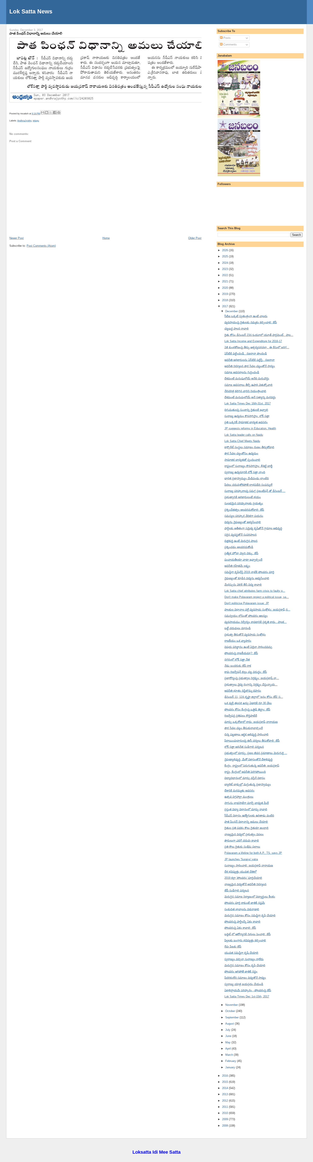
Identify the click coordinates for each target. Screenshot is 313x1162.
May (228, 1042)
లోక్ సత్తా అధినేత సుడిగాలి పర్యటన (244, 746)
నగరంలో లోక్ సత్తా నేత (237, 659)
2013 (225, 1094)
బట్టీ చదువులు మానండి (237, 628)
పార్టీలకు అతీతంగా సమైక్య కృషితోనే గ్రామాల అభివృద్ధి (253, 528)
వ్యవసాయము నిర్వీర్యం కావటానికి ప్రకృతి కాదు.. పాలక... (255, 622)
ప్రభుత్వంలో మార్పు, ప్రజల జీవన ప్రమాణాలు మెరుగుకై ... (255, 753)
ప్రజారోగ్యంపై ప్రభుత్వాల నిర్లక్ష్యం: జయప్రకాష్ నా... (251, 678)
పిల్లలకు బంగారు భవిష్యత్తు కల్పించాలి (245, 940)
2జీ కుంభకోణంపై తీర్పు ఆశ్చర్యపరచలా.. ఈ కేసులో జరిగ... (256, 347)
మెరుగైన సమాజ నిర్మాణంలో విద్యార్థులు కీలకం (249, 896)
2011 (225, 1106)
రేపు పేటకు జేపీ (232, 946)
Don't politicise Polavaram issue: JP (246, 603)
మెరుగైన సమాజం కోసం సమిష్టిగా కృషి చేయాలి (250, 915)
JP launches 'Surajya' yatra (241, 859)
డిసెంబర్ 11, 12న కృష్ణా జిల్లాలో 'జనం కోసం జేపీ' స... (253, 696)
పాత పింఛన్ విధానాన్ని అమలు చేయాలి (35, 33)
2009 (225, 1119)
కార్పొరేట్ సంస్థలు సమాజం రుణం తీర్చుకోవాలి (249, 447)
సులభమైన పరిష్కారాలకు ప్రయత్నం (243, 503)
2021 (225, 281)
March (229, 1054)
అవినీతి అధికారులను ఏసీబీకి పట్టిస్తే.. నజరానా (249, 360)
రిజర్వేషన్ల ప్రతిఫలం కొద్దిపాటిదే (240, 715)
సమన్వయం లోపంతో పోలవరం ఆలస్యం (246, 615)
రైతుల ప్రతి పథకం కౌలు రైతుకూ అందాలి (246, 828)
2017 (225, 306)
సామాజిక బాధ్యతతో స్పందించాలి (242, 459)
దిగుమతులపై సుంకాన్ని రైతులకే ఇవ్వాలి (246, 409)
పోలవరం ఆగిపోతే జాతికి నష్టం (240, 971)
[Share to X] (51, 112)
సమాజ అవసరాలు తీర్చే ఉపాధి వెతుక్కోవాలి (248, 384)
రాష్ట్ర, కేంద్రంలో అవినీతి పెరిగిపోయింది (245, 771)
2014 (225, 1088)
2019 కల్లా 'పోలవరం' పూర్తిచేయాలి (243, 877)
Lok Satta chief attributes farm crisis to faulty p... (254, 590)
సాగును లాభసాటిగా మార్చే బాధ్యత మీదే (246, 803)
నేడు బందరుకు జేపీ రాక (237, 665)
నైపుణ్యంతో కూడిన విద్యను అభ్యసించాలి (246, 578)
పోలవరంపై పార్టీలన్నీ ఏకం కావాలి (242, 921)
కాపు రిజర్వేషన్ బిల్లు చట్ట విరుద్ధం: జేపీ (245, 672)
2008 (225, 1125)
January (230, 1067)
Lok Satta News (30, 11)
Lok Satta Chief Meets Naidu (242, 441)
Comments (230, 44)
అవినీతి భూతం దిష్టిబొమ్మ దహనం (242, 690)
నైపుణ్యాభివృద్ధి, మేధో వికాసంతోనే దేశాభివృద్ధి (248, 759)
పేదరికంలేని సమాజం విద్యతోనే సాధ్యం (245, 977)
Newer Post (16, 238)
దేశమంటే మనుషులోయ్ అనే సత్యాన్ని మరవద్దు (250, 397)
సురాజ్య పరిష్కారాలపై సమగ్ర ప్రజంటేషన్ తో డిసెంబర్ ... (254, 491)
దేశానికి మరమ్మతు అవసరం (239, 790)
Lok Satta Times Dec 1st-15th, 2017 (246, 996)
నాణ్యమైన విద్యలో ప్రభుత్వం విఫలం (244, 834)
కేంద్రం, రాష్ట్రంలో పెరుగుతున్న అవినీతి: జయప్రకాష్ (251, 765)
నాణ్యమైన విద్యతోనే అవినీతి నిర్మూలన (245, 884)
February (231, 1061)
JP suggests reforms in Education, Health (250, 428)
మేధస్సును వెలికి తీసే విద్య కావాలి (243, 584)
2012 (225, 1100)
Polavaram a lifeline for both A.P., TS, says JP (253, 852)
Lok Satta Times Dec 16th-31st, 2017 (247, 403)
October (230, 1011)
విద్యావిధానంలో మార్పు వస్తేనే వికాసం (244, 778)
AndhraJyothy (24, 120)
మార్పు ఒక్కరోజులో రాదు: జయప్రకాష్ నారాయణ (251, 721)
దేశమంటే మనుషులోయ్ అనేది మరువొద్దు (246, 378)
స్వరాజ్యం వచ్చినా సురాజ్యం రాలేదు (244, 959)
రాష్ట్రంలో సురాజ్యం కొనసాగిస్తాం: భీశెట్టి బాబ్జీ (248, 466)
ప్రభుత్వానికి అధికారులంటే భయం (242, 497)
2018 (225, 300)
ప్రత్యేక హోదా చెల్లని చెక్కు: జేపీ (241, 553)
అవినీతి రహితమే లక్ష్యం (237, 565)
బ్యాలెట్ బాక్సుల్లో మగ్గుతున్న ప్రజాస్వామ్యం (247, 784)
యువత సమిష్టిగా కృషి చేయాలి (241, 952)
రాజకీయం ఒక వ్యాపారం (237, 640)
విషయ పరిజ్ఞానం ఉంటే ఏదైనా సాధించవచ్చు (248, 647)
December (232, 311)
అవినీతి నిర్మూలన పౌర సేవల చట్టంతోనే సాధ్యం (249, 366)
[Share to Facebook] (55, 112)
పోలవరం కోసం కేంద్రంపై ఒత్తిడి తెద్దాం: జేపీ (247, 709)
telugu (36, 120)
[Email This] (42, 112)
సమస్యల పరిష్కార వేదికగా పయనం (243, 516)
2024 (225, 262)
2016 (225, 1075)
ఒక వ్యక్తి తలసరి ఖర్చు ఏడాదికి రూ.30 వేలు (248, 703)
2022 (225, 275)
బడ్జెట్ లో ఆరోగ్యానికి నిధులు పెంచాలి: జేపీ (247, 934)
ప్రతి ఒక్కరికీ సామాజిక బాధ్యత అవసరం (246, 422)
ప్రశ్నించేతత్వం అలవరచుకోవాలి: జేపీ (244, 509)
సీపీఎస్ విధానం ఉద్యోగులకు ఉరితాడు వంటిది (249, 815)
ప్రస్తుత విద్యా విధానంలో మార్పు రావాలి (245, 809)
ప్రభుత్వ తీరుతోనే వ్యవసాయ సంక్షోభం (245, 634)
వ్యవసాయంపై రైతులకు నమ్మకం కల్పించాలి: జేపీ (250, 322)
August (230, 1023)
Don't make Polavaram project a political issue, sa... (256, 597)
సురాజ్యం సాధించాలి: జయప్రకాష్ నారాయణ (248, 865)
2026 (225, 250)
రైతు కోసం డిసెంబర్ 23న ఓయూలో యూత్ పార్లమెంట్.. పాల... (258, 335)
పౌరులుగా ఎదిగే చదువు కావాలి (241, 840)
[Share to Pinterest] (59, 112)
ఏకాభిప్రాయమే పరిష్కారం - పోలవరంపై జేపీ (247, 990)
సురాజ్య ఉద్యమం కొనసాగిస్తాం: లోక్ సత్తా (246, 416)
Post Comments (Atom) (41, 245)
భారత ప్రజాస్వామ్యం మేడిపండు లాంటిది (246, 478)
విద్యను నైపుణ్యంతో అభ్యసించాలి (242, 522)
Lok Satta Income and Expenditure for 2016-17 (253, 341)
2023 (225, 269)
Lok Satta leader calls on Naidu (243, 434)
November (232, 1004)
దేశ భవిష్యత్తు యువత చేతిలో (240, 871)
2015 (225, 1081)
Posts (227, 37)
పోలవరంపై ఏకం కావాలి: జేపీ (240, 927)
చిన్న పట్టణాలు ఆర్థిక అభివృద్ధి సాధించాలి (246, 734)
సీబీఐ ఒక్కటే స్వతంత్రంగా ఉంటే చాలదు (245, 316)
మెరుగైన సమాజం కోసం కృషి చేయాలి (244, 965)
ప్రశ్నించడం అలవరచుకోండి (238, 547)
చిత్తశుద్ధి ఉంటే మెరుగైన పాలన (240, 540)
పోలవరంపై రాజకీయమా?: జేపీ (241, 653)
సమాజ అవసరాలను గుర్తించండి (241, 372)
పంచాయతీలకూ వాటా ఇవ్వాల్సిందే (243, 559)
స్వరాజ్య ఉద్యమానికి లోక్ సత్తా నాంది (244, 472)
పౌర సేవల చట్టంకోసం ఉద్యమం (241, 453)
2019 (225, 294)
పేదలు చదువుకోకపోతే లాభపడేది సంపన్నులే (248, 484)
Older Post (194, 238)
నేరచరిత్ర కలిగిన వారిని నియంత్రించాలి (245, 391)
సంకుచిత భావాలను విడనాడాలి (241, 909)
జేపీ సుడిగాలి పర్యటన (236, 890)
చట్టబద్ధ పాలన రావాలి (236, 328)
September (232, 1017)
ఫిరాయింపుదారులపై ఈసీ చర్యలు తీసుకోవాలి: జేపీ (252, 740)
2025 (225, 256)
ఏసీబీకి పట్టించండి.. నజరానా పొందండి (245, 353)
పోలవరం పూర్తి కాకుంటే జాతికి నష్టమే (244, 902)
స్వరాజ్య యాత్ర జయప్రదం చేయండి (243, 984)
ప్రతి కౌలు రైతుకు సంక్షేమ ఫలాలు (242, 846)
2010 (225, 1113)
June (228, 1036)
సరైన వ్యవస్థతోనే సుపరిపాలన (240, 534)
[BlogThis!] (47, 112)
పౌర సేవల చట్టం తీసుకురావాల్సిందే (243, 728)
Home (106, 238)
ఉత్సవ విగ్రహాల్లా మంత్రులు (238, 796)
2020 (225, 287)
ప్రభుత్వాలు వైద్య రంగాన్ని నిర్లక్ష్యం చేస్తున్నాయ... (250, 684)
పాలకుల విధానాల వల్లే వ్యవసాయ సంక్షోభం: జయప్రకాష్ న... (257, 609)
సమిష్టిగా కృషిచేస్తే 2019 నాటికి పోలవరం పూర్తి (249, 572)
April (228, 1048)
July (228, 1029)
